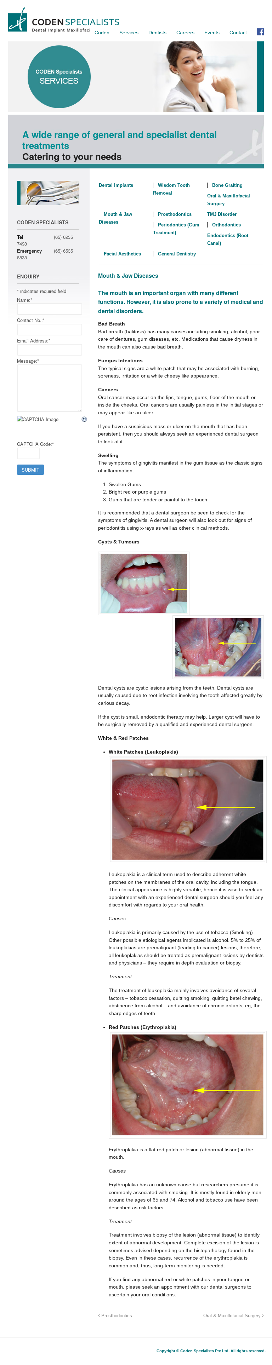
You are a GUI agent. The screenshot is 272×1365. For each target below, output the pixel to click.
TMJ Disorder (222, 214)
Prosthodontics (175, 214)
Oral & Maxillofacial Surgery (232, 1315)
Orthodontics (226, 225)
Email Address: (33, 340)
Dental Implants (116, 185)
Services (128, 32)
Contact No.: (31, 320)
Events (212, 32)
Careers (185, 32)
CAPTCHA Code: (35, 443)
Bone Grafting (227, 185)
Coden (102, 32)
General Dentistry (177, 254)
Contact (238, 32)
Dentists (157, 32)
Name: (24, 299)
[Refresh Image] (85, 419)
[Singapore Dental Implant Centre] (63, 31)
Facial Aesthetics (122, 254)
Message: (28, 360)
